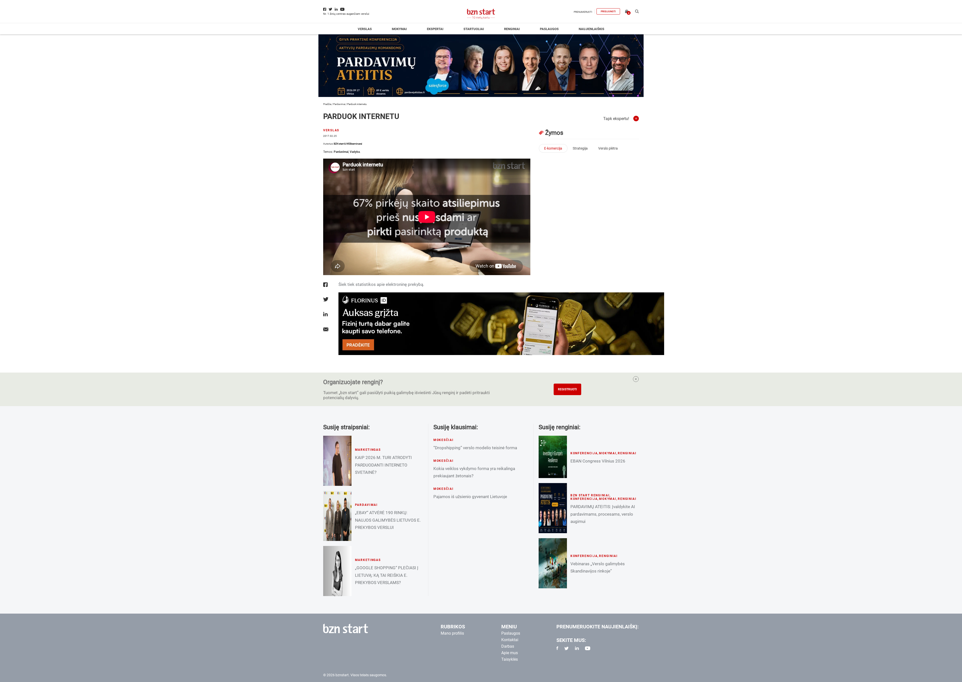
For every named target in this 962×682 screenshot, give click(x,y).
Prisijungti (608, 11)
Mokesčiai (443, 440)
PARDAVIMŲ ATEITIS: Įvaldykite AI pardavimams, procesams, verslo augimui (602, 514)
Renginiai (512, 29)
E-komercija (553, 148)
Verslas (365, 29)
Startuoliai (473, 29)
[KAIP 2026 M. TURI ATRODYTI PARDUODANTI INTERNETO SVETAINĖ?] (337, 461)
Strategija (580, 148)
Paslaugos (549, 29)
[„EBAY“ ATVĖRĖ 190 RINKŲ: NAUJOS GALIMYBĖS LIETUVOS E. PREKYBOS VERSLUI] (337, 516)
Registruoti (567, 389)
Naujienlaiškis (591, 29)
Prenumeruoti (583, 12)
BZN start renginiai (590, 495)
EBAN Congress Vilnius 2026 (597, 461)
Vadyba (355, 152)
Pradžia (327, 104)
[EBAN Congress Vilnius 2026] (553, 457)
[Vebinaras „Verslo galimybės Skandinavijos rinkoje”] (553, 563)
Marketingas (368, 449)
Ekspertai (435, 29)
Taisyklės (509, 659)
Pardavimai (339, 104)
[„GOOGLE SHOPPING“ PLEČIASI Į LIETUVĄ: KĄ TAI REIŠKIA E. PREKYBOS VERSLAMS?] (337, 571)
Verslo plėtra (608, 148)
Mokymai (399, 29)
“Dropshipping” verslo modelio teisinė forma (475, 447)
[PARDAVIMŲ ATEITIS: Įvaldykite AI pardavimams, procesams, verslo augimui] (553, 508)
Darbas (507, 646)
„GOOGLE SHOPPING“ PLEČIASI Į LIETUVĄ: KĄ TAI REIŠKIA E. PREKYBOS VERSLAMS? (386, 575)
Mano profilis (452, 633)
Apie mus (509, 652)
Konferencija (584, 453)
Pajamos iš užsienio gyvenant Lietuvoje (470, 496)
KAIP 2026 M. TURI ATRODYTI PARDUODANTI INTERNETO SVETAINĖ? (383, 465)
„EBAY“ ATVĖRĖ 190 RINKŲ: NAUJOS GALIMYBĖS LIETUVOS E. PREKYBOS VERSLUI (388, 520)
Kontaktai (509, 639)
